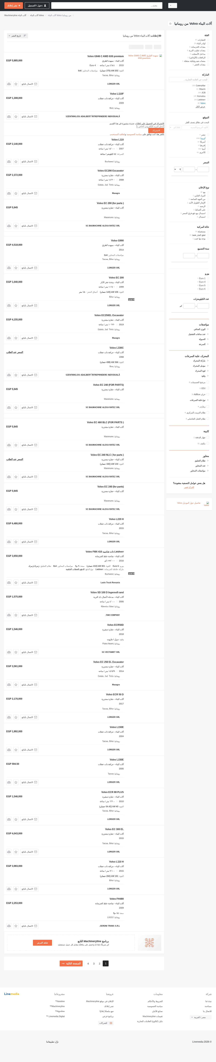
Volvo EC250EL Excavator (109, 315)
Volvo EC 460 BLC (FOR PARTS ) (105, 422)
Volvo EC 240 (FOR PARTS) (108, 385)
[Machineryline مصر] (196, 5)
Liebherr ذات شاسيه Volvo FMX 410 (105, 551)
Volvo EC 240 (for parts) (110, 486)
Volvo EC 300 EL (114, 829)
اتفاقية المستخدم (117, 134)
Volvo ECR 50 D (115, 694)
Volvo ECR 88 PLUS (112, 792)
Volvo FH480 (117, 899)
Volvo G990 (117, 240)
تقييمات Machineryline (153, 1016)
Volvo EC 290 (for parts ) (110, 203)
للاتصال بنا (207, 1011)
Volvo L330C (117, 348)
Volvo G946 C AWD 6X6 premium (105, 56)
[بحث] (159, 5)
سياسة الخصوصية (134, 134)
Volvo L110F (117, 94)
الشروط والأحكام (155, 1001)
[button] (16, 84)
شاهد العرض (42, 943)
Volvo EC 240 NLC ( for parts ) (107, 455)
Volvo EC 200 (116, 277)
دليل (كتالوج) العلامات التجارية (150, 1021)
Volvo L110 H (116, 861)
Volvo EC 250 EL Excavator (108, 662)
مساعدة (208, 1006)
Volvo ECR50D (115, 625)
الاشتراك (156, 130)
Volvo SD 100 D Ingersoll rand (107, 592)
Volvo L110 (118, 139)
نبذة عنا (208, 1001)
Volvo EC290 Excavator (111, 170)
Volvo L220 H (116, 519)
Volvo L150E (117, 727)
